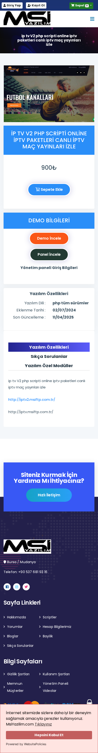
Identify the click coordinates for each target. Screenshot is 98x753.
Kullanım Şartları (56, 674)
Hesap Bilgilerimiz (57, 626)
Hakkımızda (16, 617)
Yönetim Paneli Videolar (55, 687)
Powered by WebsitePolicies (26, 744)
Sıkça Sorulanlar (20, 645)
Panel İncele (49, 254)
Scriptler (50, 617)
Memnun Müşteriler (15, 687)
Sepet (81, 5)
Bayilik (48, 636)
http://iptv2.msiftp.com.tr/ (31, 399)
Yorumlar (15, 626)
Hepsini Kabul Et (49, 735)
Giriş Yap (13, 5)
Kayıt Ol (38, 5)
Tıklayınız (43, 724)
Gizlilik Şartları (18, 674)
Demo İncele (49, 238)
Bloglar (12, 636)
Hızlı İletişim (49, 495)
